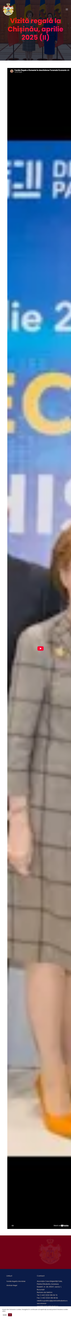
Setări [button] (5, 1315)
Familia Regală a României (15, 1281)
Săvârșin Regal (11, 1285)
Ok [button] (10, 1315)
